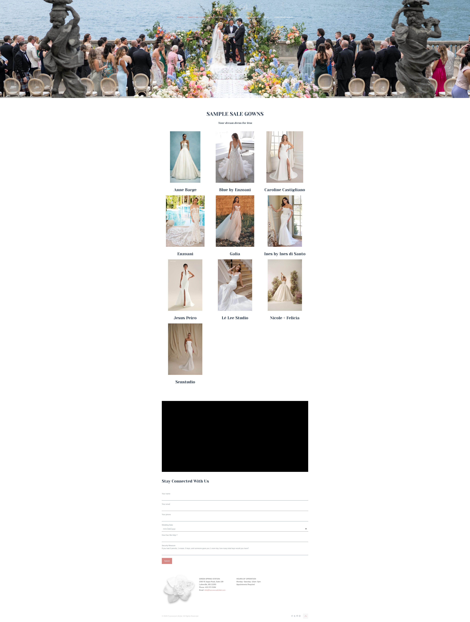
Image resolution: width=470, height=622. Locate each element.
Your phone (166, 514)
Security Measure (205, 546)
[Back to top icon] (305, 616)
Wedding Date (167, 525)
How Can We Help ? (169, 535)
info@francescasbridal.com (214, 590)
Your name (166, 494)
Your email (166, 504)
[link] (185, 157)
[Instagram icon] (300, 616)
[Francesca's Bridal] (235, 7)
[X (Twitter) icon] (294, 616)
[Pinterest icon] (297, 616)
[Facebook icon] (292, 616)
